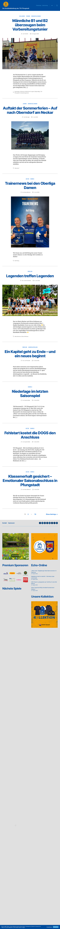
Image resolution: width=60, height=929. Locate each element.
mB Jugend (22, 16)
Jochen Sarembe (27, 280)
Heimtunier (22, 91)
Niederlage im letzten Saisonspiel (30, 393)
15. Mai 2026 (36, 441)
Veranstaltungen (36, 16)
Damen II (30, 386)
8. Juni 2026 (37, 280)
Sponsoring (45, 5)
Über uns (30, 271)
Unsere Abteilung (33, 347)
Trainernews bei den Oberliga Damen (30, 185)
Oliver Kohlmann (24, 336)
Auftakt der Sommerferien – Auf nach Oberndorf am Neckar (30, 110)
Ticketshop (38, 5)
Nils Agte (27, 117)
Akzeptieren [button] (56, 926)
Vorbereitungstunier (24, 93)
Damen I (32, 178)
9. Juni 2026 (36, 192)
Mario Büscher (18, 336)
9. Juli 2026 (35, 117)
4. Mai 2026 (36, 489)
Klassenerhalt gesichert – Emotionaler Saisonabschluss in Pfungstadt (30, 480)
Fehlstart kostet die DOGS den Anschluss (30, 435)
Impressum (11, 523)
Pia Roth (26, 33)
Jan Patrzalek (27, 360)
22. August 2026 (35, 33)
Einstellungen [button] (49, 927)
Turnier (28, 16)
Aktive (27, 178)
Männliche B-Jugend (29, 91)
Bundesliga (17, 91)
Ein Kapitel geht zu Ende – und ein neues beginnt (30, 353)
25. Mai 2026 (36, 360)
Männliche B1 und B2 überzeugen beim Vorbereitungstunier (30, 24)
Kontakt (4, 523)
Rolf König (17, 260)
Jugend (25, 103)
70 (35, 514)
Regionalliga (37, 91)
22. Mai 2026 (36, 400)
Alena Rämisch (27, 192)
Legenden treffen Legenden (30, 276)
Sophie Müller (27, 400)
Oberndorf (17, 168)
